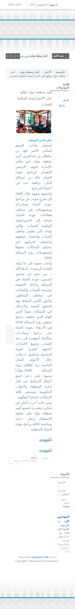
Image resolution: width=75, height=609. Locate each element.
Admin (34, 458)
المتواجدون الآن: (63, 519)
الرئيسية (60, 72)
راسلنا (62, 105)
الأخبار (47, 72)
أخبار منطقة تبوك (29, 72)
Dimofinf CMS (40, 557)
